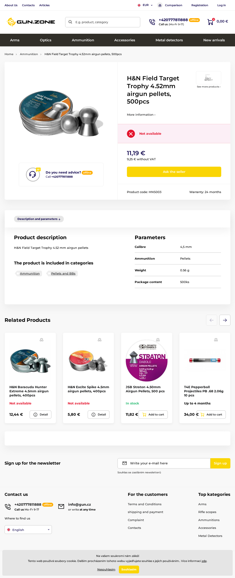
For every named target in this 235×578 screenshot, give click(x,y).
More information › (141, 114)
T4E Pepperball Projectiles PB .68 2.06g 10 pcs (204, 391)
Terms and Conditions (145, 504)
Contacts (28, 5)
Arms (202, 504)
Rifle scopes (207, 512)
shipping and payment (145, 512)
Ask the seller (174, 172)
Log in (221, 5)
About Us (11, 5)
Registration (199, 5)
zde (204, 561)
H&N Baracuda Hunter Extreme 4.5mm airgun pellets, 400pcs (29, 391)
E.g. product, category (92, 22)
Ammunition (29, 54)
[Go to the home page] (31, 22)
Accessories (207, 528)
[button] (224, 320)
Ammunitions (209, 520)
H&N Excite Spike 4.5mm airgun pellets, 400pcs (88, 389)
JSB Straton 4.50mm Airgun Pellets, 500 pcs (145, 389)
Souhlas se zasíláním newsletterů (139, 472)
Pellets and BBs (63, 273)
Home (9, 54)
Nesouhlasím (106, 569)
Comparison (173, 5)
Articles (44, 5)
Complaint (136, 520)
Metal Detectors (210, 536)
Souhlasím (129, 569)
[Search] (70, 22)
